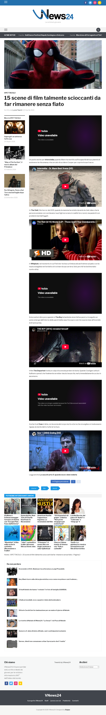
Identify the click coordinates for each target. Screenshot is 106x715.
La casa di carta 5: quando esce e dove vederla (58, 475)
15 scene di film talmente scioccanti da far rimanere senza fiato (47, 555)
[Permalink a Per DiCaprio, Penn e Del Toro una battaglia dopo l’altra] (14, 181)
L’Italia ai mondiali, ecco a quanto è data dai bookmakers (40, 600)
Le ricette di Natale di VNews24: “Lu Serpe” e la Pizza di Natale (42, 620)
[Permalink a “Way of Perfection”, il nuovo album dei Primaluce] (14, 153)
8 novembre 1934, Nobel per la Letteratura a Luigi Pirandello (41, 569)
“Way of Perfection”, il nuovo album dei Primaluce (13, 164)
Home (6, 555)
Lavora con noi (55, 701)
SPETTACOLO (10, 93)
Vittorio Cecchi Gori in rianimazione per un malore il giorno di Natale (44, 610)
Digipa (67, 710)
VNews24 (53, 695)
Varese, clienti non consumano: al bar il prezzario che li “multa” (42, 641)
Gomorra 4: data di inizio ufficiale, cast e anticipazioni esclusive (42, 631)
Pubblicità (66, 701)
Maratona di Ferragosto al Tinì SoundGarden (75, 35)
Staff (46, 701)
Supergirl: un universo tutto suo (13, 138)
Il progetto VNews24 (35, 701)
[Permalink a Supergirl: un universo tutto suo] (14, 128)
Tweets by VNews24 (62, 662)
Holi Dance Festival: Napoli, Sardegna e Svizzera (25, 35)
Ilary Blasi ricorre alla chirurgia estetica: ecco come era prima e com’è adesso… (48, 579)
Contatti (75, 701)
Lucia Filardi (17, 110)
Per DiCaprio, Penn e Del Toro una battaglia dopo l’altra (14, 192)
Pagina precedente (61, 481)
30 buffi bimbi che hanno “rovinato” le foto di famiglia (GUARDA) (42, 589)
